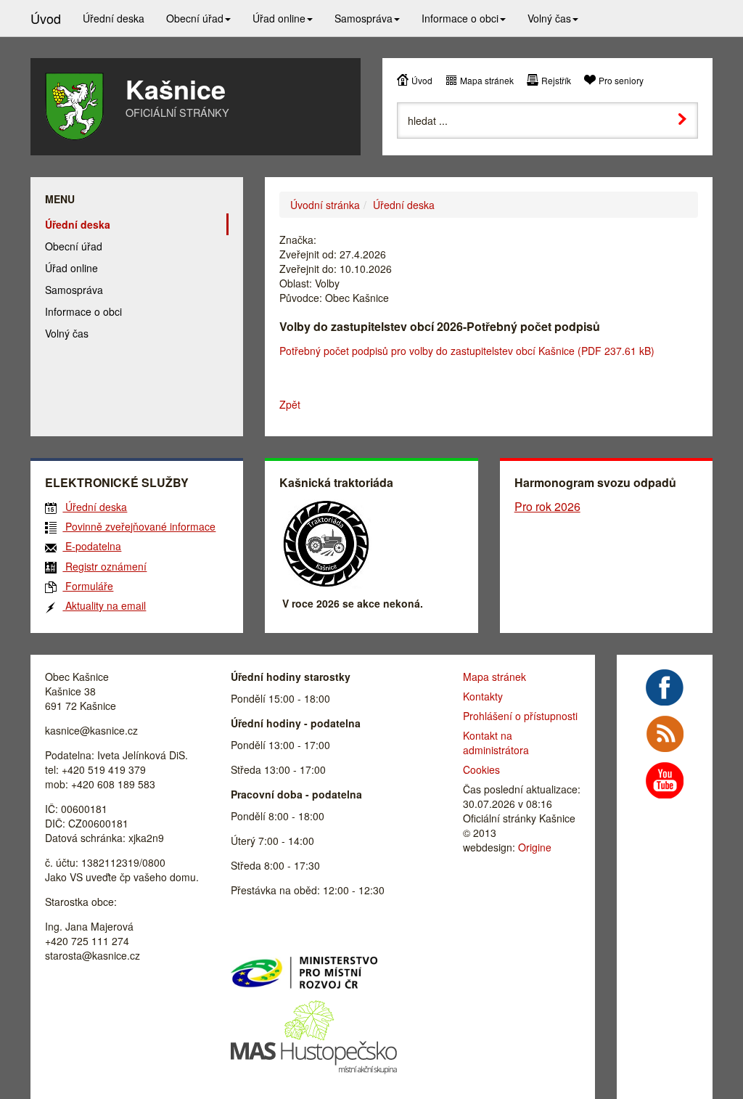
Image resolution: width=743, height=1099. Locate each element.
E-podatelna (91, 546)
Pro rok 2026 (547, 506)
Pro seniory (621, 80)
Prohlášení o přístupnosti (520, 715)
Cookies (481, 769)
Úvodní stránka (325, 204)
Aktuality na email (104, 605)
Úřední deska (404, 204)
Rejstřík (556, 80)
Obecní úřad (73, 246)
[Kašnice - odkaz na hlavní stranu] (74, 106)
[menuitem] (113, 18)
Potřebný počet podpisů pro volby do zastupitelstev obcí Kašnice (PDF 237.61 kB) (466, 350)
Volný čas (67, 333)
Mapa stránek (487, 80)
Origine (534, 847)
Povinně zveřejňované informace (138, 526)
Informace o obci (83, 311)
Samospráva (74, 289)
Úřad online (71, 268)
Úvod (421, 80)
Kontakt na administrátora (496, 742)
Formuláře (87, 586)
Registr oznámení (104, 566)
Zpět (289, 404)
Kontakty (483, 696)
